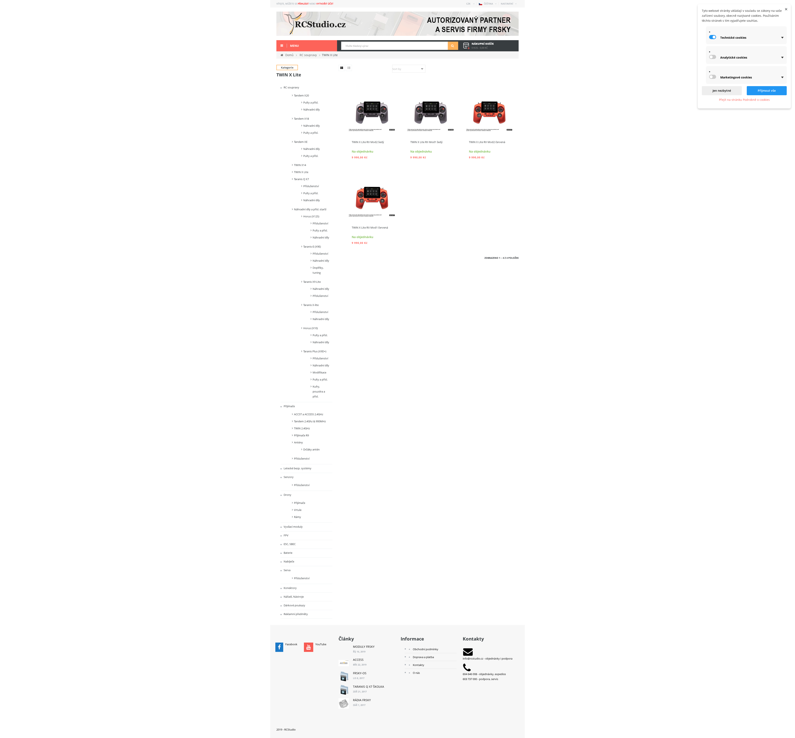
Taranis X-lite (311, 305)
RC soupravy (291, 87)
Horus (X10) (310, 328)
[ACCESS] (343, 663)
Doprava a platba (423, 657)
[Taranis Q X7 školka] (343, 690)
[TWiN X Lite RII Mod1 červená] (372, 193)
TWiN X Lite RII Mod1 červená (370, 227)
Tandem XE (300, 142)
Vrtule (297, 510)
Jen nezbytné (722, 91)
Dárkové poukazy (294, 605)
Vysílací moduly (293, 527)
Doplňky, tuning (318, 270)
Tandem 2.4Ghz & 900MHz (310, 421)
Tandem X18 (301, 118)
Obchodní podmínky (425, 649)
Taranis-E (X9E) (312, 246)
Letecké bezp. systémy (297, 468)
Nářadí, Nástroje (293, 596)
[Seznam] (349, 68)
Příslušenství (311, 186)
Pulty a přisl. (320, 230)
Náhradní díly (311, 109)
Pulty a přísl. (310, 102)
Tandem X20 (301, 95)
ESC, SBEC (289, 544)
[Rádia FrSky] (343, 703)
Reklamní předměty (295, 614)
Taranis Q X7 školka (368, 687)
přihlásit (303, 3)
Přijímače (289, 406)
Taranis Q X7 (301, 179)
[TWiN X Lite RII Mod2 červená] (489, 108)
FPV (285, 535)
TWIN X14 (300, 165)
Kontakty (418, 665)
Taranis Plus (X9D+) (314, 351)
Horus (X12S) (311, 216)
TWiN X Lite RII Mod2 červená (487, 142)
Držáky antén (311, 449)
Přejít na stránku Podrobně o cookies (744, 100)
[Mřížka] (341, 68)
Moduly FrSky (364, 647)
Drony (287, 495)
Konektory (290, 588)
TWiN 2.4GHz (302, 428)
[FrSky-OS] (343, 676)
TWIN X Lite (301, 172)
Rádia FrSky (362, 700)
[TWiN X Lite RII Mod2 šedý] (372, 108)
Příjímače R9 (301, 435)
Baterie (287, 553)
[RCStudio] (397, 24)
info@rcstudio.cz (473, 658)
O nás (416, 673)
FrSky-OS (359, 673)
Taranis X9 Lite (312, 282)
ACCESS (358, 660)
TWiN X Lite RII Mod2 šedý (368, 142)
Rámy (297, 517)
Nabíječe (288, 561)
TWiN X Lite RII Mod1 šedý (426, 142)
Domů (289, 55)
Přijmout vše (767, 91)
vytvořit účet (324, 3)
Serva (286, 570)
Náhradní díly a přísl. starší (310, 209)
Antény (298, 442)
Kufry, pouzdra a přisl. (319, 391)
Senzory (288, 477)
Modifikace (319, 372)
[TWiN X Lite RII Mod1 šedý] (430, 108)
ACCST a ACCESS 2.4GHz (308, 414)
